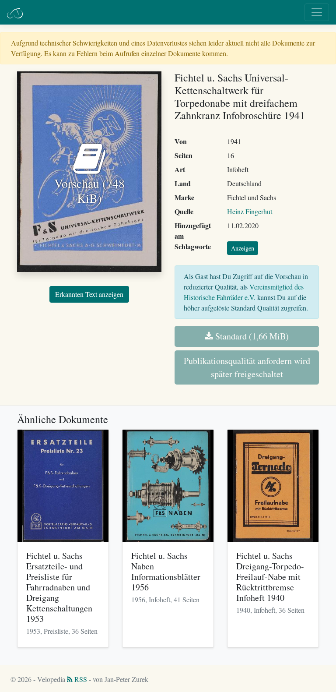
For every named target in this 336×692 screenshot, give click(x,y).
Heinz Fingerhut (249, 211)
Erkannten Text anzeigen (89, 294)
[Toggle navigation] (316, 12)
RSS (80, 679)
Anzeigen (242, 248)
